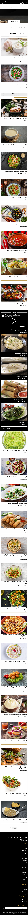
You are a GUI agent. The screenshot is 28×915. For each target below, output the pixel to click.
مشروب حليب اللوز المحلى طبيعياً (19, 330)
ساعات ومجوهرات (23, 867)
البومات (25, 882)
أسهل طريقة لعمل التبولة (23, 422)
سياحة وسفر (24, 872)
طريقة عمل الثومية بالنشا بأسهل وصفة (19, 58)
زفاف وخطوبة (24, 863)
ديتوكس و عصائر (22, 33)
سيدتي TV (25, 904)
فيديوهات (14, 312)
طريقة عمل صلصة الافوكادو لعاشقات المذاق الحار (15, 450)
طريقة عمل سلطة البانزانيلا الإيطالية (19, 303)
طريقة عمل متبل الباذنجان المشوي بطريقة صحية (15, 820)
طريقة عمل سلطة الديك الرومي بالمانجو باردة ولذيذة (16, 171)
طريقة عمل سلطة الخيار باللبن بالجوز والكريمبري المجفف (15, 118)
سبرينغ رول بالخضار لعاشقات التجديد (20, 399)
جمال (26, 848)
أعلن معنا (25, 894)
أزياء (26, 846)
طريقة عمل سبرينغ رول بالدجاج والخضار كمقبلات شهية (15, 530)
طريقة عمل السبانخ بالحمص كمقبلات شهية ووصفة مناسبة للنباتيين (14, 556)
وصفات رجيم (6, 28)
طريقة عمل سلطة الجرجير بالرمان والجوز (19, 84)
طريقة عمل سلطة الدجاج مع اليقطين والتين (16, 793)
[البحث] (5, 2)
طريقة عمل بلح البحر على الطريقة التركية (18, 224)
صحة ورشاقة (24, 851)
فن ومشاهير (24, 858)
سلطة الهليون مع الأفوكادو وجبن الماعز (17, 503)
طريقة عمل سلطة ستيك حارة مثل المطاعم (16, 477)
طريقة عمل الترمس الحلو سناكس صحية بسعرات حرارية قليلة (15, 635)
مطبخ (26, 856)
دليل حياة (25, 853)
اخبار (26, 870)
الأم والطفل (24, 860)
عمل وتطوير (24, 875)
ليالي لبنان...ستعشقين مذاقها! (22, 376)
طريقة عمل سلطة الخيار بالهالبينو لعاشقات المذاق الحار (14, 582)
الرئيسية (19, 7)
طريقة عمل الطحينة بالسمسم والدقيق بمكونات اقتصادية (15, 145)
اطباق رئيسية (22, 28)
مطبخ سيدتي (24, 901)
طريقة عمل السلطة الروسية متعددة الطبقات (16, 741)
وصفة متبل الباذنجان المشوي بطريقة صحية (16, 661)
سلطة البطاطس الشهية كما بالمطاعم (21, 353)
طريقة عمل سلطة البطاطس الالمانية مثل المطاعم (16, 277)
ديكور (26, 877)
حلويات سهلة (13, 28)
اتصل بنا (25, 889)
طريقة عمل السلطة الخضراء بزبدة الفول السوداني (17, 198)
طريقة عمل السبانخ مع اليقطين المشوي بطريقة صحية (15, 609)
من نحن (25, 887)
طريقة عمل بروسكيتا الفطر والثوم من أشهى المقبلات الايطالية (16, 767)
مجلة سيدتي (24, 899)
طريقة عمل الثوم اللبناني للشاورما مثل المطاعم (15, 714)
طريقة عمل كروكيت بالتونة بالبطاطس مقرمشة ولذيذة (15, 688)
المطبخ (15, 7)
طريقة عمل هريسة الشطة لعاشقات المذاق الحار (17, 250)
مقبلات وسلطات (12, 33)
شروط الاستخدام (23, 892)
